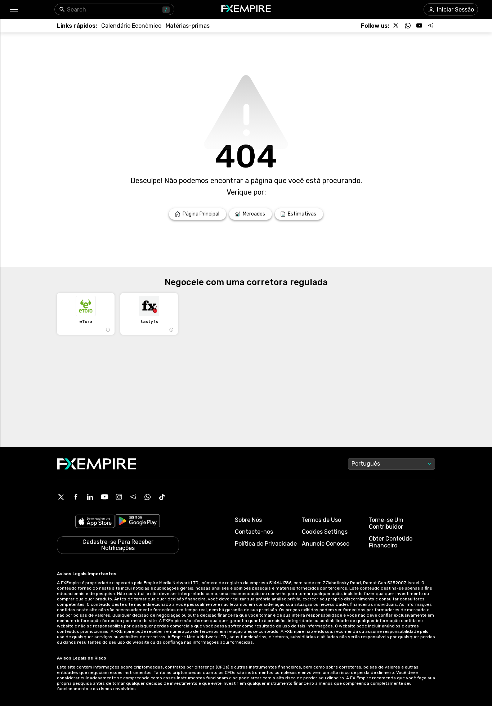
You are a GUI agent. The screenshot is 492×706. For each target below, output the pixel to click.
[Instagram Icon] (119, 497)
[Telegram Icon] (133, 497)
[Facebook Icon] (75, 497)
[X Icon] (61, 497)
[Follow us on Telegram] (430, 25)
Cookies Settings (325, 531)
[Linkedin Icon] (90, 497)
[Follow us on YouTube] (419, 25)
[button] (13, 9)
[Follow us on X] (396, 25)
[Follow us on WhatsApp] (407, 25)
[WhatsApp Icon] (147, 497)
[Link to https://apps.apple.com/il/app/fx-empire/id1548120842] (95, 522)
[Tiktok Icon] (162, 497)
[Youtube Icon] (104, 497)
